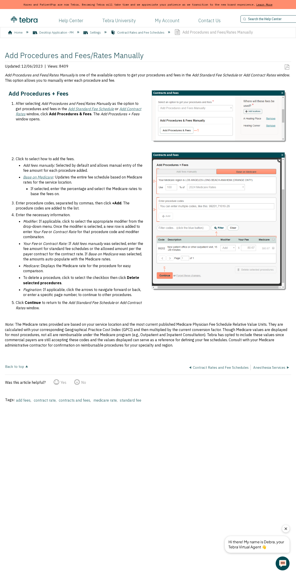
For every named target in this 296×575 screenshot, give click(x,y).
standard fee (130, 400)
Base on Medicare (38, 177)
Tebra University (119, 20)
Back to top (14, 366)
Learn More (264, 4)
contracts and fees (74, 400)
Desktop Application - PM (56, 32)
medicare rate (105, 400)
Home (18, 32)
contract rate (45, 400)
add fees (23, 400)
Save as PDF (286, 67)
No (83, 382)
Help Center (71, 20)
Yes (63, 382)
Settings (95, 32)
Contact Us (209, 20)
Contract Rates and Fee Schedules (141, 32)
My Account (167, 20)
